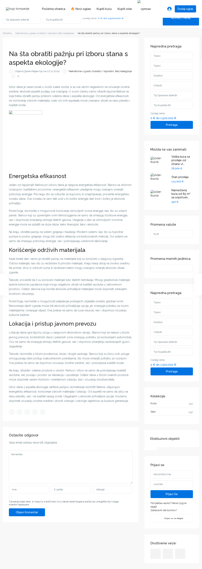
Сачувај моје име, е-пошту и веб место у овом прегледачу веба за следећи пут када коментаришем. (64, 503)
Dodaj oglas (185, 8)
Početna (7, 33)
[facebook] (156, 554)
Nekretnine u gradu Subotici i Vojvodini (36, 33)
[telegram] (168, 554)
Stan (153, 411)
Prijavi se (172, 494)
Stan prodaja (179, 177)
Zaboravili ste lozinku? (164, 510)
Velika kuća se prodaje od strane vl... (180, 160)
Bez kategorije (66, 33)
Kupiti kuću (104, 9)
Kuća (153, 403)
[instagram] (180, 554)
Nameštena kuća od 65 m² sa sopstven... (180, 194)
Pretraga (172, 124)
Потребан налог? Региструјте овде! (168, 505)
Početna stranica (53, 9)
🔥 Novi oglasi (81, 9)
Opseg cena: (89, 18)
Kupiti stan (124, 9)
